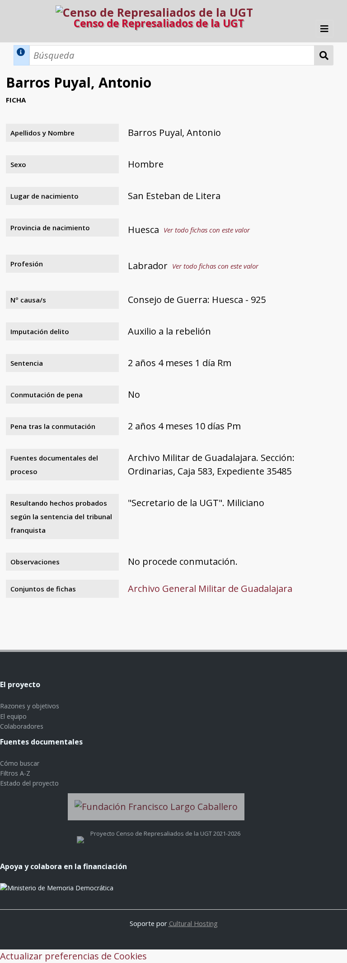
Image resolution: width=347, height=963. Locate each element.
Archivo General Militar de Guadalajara (210, 588)
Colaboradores (21, 726)
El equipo (13, 716)
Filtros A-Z (15, 773)
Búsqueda (323, 55)
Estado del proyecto (29, 783)
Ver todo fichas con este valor (207, 229)
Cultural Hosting (193, 923)
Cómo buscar (19, 763)
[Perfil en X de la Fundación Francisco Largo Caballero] (80, 833)
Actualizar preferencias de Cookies (73, 956)
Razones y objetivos (29, 706)
